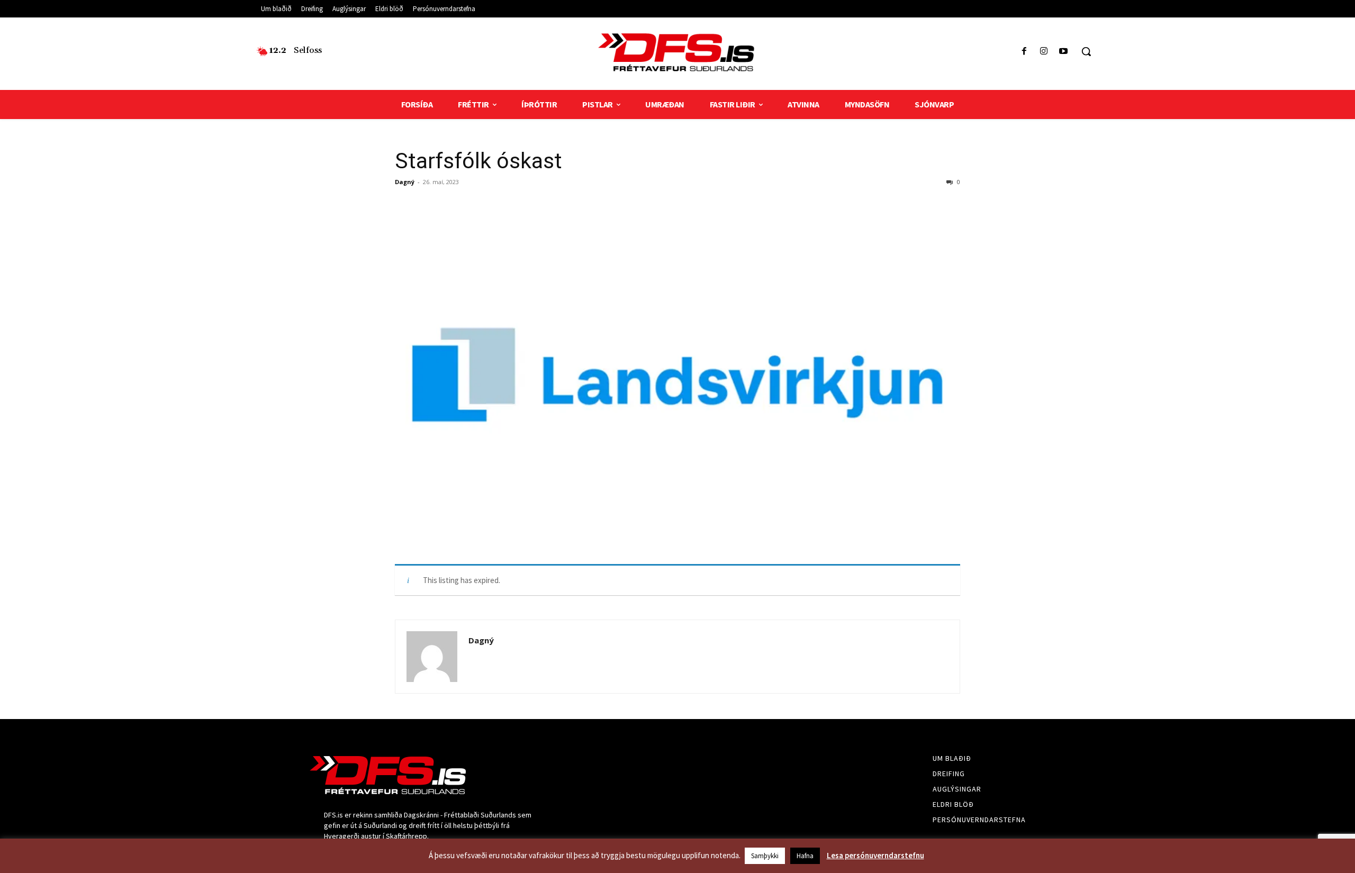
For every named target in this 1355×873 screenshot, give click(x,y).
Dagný (404, 182)
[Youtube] (1063, 51)
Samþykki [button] (765, 855)
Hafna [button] (805, 855)
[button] (1086, 51)
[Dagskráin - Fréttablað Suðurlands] (677, 52)
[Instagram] (1044, 51)
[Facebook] (1024, 51)
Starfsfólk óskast (478, 161)
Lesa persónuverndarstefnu (875, 855)
